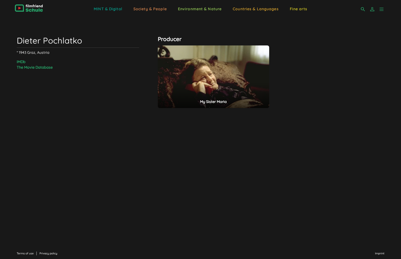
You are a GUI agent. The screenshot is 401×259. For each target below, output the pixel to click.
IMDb (21, 61)
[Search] (363, 9)
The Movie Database (35, 67)
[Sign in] (372, 9)
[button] (381, 9)
